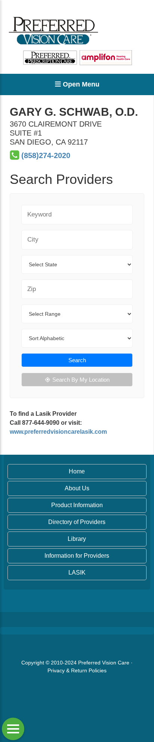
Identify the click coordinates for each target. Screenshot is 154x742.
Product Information (77, 505)
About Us (77, 488)
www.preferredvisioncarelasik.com (58, 431)
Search (77, 360)
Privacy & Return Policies (77, 670)
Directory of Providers (76, 522)
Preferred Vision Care (103, 663)
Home (77, 471)
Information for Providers (76, 555)
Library (77, 539)
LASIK (77, 572)
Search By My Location (81, 379)
